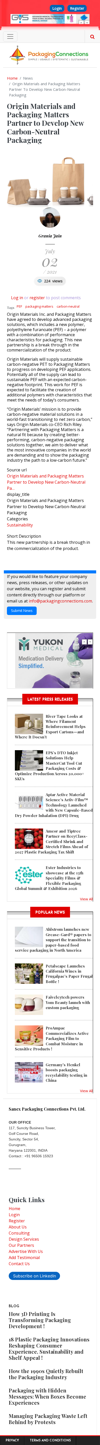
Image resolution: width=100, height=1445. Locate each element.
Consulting (19, 1233)
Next (87, 22)
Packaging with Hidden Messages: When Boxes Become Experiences (47, 1396)
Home (12, 78)
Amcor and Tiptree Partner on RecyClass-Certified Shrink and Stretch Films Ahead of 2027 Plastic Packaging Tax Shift (51, 841)
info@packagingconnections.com (60, 601)
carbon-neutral (68, 306)
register (37, 297)
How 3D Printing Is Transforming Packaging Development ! (40, 1319)
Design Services (24, 1239)
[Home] (50, 54)
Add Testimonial (24, 1257)
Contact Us (19, 1263)
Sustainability (20, 525)
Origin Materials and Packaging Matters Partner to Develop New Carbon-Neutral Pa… (46, 482)
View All (86, 898)
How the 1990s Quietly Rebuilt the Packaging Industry (46, 1373)
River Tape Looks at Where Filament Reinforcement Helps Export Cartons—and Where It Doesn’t (50, 727)
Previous (81, 22)
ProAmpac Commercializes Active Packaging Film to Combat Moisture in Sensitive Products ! (52, 1038)
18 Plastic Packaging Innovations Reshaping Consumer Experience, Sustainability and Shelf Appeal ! (49, 1348)
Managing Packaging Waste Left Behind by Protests (48, 1418)
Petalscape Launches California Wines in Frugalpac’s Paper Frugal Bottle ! (69, 973)
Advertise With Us (26, 1251)
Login (57, 8)
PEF (19, 306)
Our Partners (21, 1245)
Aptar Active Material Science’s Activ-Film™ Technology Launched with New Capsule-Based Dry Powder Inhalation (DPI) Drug (54, 805)
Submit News (22, 610)
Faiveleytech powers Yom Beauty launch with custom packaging (68, 1002)
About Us (18, 1227)
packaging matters (39, 306)
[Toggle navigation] (10, 36)
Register (77, 8)
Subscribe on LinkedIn (34, 1275)
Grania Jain (50, 235)
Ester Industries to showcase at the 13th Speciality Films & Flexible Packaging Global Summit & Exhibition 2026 (49, 878)
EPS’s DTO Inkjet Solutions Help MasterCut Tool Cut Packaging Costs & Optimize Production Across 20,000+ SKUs (49, 765)
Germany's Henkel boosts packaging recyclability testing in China (66, 1072)
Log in (17, 297)
